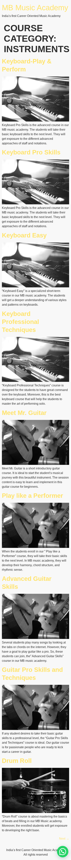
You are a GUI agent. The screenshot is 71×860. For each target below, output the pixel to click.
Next (64, 838)
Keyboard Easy (24, 235)
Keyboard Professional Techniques (20, 321)
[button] (62, 851)
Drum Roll (17, 760)
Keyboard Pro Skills (31, 152)
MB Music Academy (35, 7)
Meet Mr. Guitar (24, 412)
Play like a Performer (32, 495)
